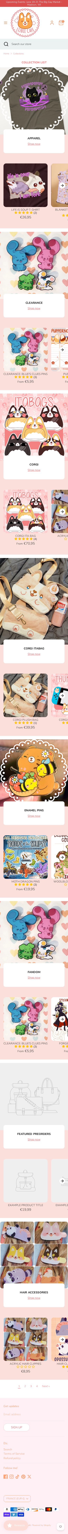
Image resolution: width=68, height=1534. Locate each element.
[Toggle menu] (5, 22)
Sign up (16, 1427)
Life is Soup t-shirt (25, 210)
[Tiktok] (17, 1477)
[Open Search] (6, 44)
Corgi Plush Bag (25, 720)
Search (7, 1449)
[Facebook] (5, 1477)
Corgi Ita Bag (25, 536)
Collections (18, 54)
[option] (24, 191)
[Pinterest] (23, 1477)
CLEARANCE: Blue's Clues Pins (25, 374)
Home (6, 54)
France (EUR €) (15, 1498)
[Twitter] (29, 1477)
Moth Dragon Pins (26, 882)
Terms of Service (14, 1454)
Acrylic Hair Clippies (25, 1364)
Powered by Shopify (41, 1525)
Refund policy (12, 1458)
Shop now (34, 144)
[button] (25, 885)
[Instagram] (11, 1477)
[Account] (51, 21)
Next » (46, 1386)
